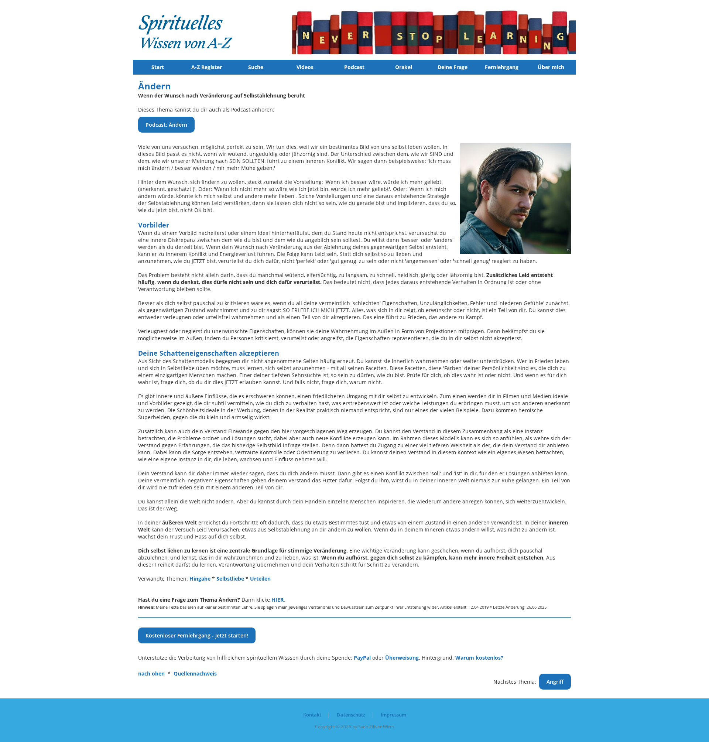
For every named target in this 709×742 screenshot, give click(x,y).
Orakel (403, 67)
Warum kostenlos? (479, 657)
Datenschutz (351, 714)
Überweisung (402, 657)
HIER (277, 599)
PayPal (362, 657)
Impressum (393, 714)
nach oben (151, 673)
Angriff (555, 681)
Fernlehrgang (501, 67)
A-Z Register (206, 67)
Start (157, 67)
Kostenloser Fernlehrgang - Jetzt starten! (196, 635)
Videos (305, 67)
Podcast (354, 67)
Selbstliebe (230, 578)
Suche (255, 67)
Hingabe (199, 578)
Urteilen (260, 578)
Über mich (551, 67)
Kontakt (312, 714)
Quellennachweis (195, 673)
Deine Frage (452, 67)
